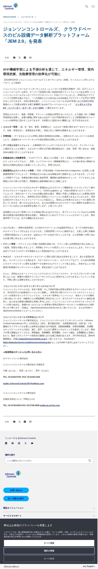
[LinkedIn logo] (25, 58)
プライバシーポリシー (11, 566)
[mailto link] (30, 57)
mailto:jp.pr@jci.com (50, 405)
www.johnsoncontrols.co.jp (32, 339)
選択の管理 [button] (49, 551)
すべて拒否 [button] (49, 559)
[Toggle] (93, 6)
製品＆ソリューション (13, 508)
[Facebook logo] (14, 58)
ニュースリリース (27, 17)
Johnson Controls (9, 17)
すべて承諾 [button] (49, 543)
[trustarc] (90, 566)
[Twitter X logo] (20, 58)
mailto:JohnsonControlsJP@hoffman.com (23, 384)
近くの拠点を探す (16, 498)
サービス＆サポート (12, 516)
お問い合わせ (16, 490)
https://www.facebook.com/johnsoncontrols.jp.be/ (27, 342)
